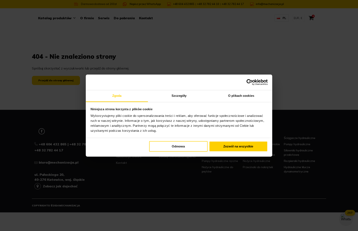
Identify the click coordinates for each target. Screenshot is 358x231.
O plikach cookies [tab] (241, 95)
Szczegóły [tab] (179, 95)
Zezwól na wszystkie (238, 146)
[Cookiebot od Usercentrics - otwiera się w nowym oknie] (249, 82)
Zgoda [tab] (117, 95)
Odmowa (178, 146)
